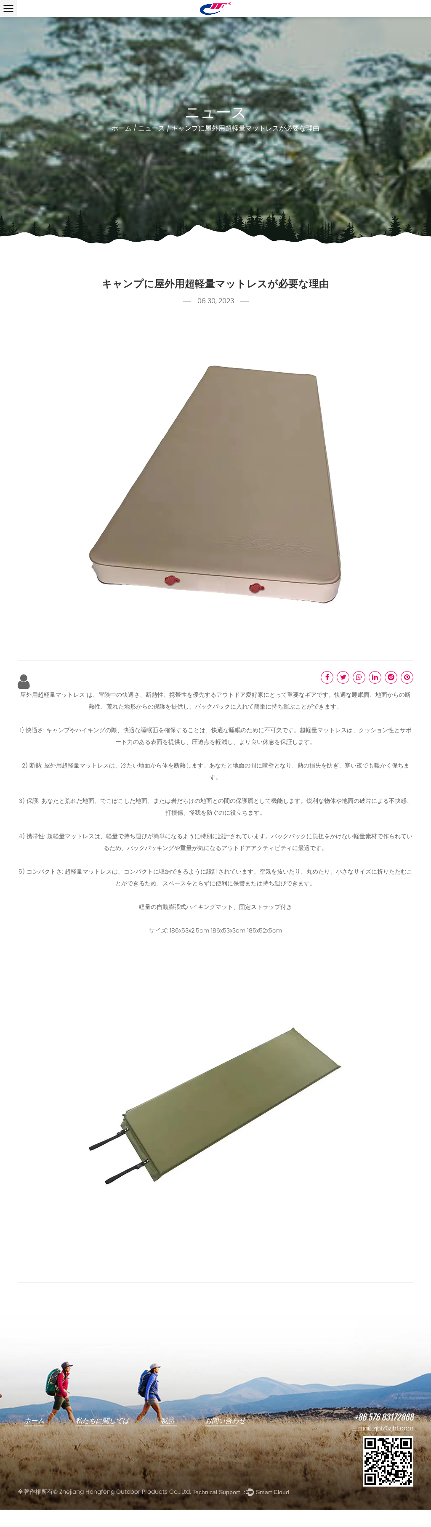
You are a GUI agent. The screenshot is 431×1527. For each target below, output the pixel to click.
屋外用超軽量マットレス (53, 695)
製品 (167, 1421)
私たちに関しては (102, 1421)
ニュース (151, 129)
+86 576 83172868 (383, 1417)
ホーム (122, 129)
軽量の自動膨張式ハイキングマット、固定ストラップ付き (215, 907)
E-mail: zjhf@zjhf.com (382, 1428)
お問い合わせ (225, 1421)
